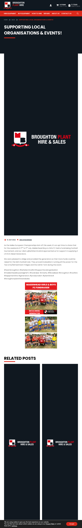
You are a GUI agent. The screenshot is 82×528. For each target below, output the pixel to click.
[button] (61, 5)
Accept (71, 524)
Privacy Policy (50, 524)
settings (14, 526)
